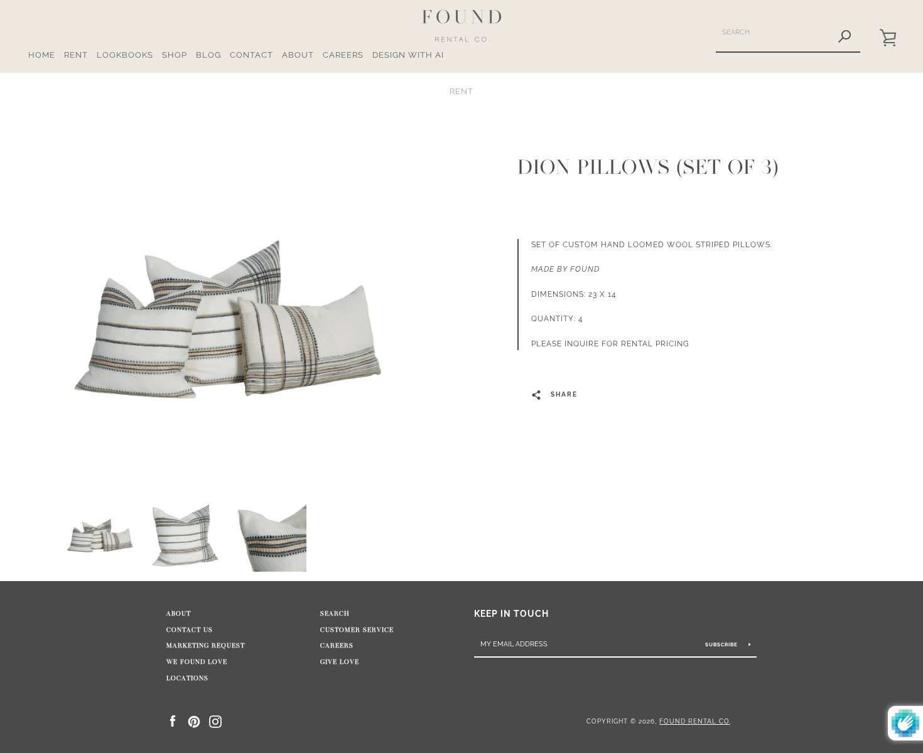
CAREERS (343, 55)
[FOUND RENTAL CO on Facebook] (172, 720)
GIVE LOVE (339, 662)
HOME (41, 55)
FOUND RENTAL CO (694, 721)
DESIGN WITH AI (408, 55)
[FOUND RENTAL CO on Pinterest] (194, 720)
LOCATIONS (187, 678)
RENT (76, 55)
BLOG (208, 55)
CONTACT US (189, 630)
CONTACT (251, 55)
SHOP (174, 55)
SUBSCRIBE (722, 644)
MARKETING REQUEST (205, 645)
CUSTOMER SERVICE (357, 630)
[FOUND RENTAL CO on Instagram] (215, 720)
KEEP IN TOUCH (511, 613)
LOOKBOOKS (125, 55)
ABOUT (298, 55)
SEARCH (335, 613)
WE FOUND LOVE (196, 662)
